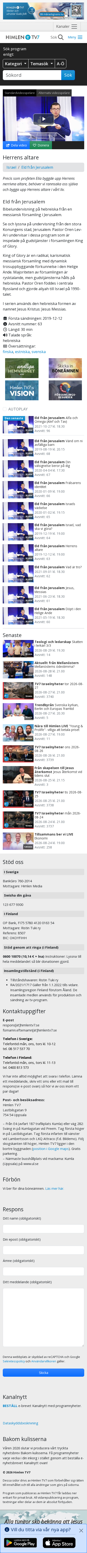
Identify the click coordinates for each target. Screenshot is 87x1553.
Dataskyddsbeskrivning (20, 1423)
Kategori (14, 63)
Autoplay (18, 409)
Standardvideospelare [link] (20, 93)
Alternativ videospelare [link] (54, 93)
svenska (39, 351)
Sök (68, 75)
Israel (11, 167)
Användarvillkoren (43, 1361)
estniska (22, 351)
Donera (43, 145)
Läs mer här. (54, 1188)
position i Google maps (51, 1148)
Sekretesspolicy (14, 1361)
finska (8, 351)
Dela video (18, 145)
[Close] (81, 1530)
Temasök (39, 63)
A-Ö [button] (60, 63)
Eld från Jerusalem (37, 167)
